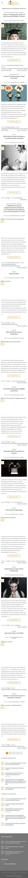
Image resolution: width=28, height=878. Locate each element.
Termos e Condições (6, 872)
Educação (6, 746)
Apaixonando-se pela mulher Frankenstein (14, 570)
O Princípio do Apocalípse (14, 510)
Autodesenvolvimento (15, 128)
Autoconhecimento (5, 128)
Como (2, 746)
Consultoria (14, 68)
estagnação (10, 264)
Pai (16, 198)
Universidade (8, 70)
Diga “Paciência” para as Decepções (14, 333)
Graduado (24, 68)
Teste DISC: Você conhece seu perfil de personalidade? (15, 788)
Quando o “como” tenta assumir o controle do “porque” (14, 696)
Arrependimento (4, 443)
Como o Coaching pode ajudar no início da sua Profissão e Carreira (14, 15)
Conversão (11, 443)
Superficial (24, 443)
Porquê (22, 746)
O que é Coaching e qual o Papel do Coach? (14, 77)
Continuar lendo (14, 60)
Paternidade (19, 198)
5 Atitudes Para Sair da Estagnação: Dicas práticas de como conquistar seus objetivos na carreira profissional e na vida (14, 208)
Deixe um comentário (22, 70)
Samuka (22, 20)
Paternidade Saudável (16, 746)
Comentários (23, 199)
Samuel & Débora (10, 864)
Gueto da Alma (14, 273)
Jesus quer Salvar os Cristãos (14, 633)
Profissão (6, 130)
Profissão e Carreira (18, 12)
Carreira (3, 68)
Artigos (6, 12)
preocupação (18, 381)
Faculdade (20, 68)
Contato (14, 873)
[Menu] (2, 3)
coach (6, 68)
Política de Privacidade (19, 872)
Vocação (18, 266)
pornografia (18, 502)
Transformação (14, 324)
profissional (13, 266)
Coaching (10, 12)
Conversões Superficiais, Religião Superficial (14, 390)
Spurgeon (20, 443)
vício (22, 502)
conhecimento (4, 324)
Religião (15, 443)
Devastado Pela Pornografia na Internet (14, 452)
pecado (9, 324)
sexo (20, 625)
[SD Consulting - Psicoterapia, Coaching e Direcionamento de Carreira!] (14, 2)
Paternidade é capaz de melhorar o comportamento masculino (14, 137)
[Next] (21, 753)
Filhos (10, 746)
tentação (23, 381)
